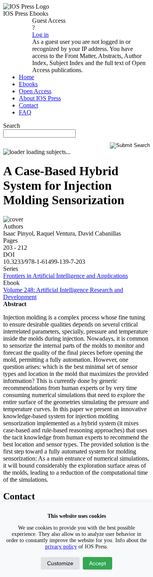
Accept (97, 563)
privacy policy (61, 547)
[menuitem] (26, 77)
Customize (60, 563)
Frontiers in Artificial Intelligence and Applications (65, 275)
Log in (40, 34)
